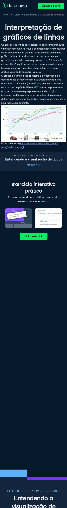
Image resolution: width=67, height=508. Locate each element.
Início (5, 14)
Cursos (16, 14)
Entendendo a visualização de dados (44, 14)
